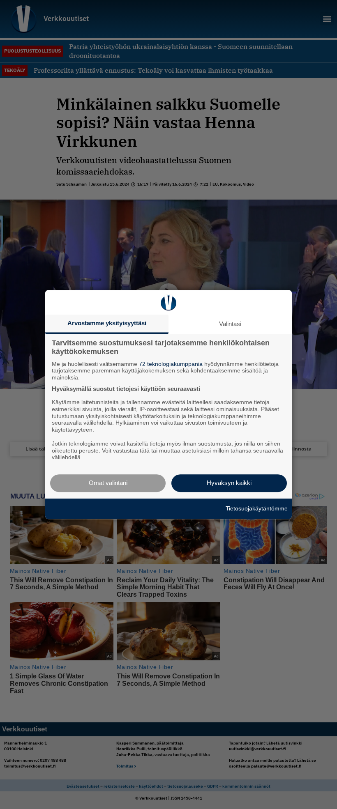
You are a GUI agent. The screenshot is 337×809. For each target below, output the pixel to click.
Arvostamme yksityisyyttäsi (106, 322)
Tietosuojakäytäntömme (257, 508)
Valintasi (230, 323)
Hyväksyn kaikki (229, 482)
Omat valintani (108, 482)
